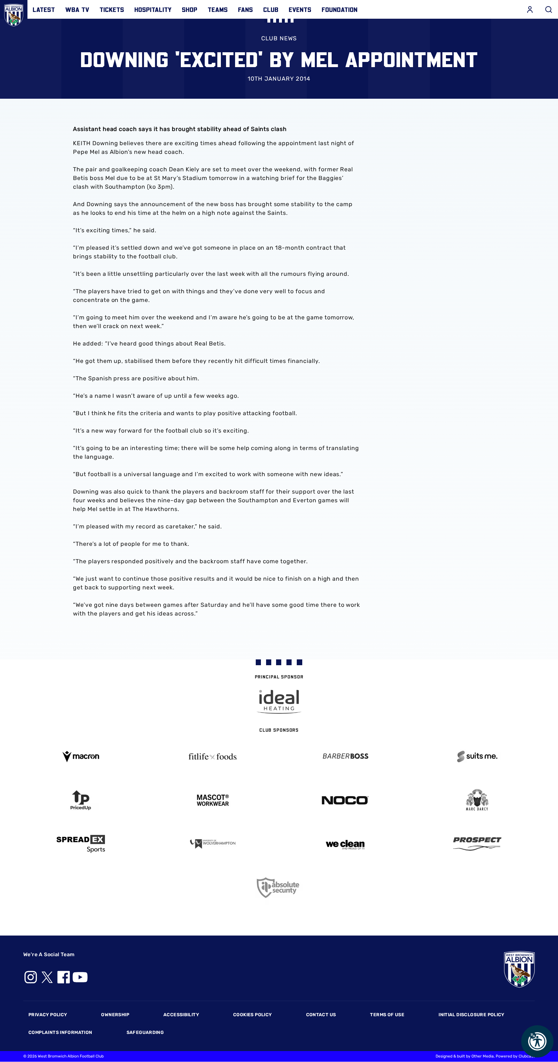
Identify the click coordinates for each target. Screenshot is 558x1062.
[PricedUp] (81, 800)
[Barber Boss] (345, 756)
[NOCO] (345, 800)
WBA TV (77, 9)
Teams (218, 9)
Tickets (111, 9)
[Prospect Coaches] (478, 844)
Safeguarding (145, 1032)
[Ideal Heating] (279, 702)
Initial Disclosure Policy (471, 1014)
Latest (44, 9)
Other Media (482, 1056)
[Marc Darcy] (478, 800)
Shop (189, 9)
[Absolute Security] (279, 887)
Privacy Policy (47, 1014)
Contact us (321, 1014)
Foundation (339, 9)
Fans (245, 9)
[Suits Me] (478, 756)
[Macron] (81, 756)
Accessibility (181, 1014)
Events (300, 9)
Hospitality (152, 9)
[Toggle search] (548, 9)
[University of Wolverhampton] (213, 844)
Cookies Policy (252, 1014)
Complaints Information (60, 1032)
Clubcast (527, 1056)
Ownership (115, 1014)
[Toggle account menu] (530, 9)
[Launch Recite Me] (537, 1041)
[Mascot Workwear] (213, 800)
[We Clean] (345, 844)
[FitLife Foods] (213, 756)
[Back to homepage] (13, 13)
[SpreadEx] (81, 844)
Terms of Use (387, 1014)
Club (270, 9)
